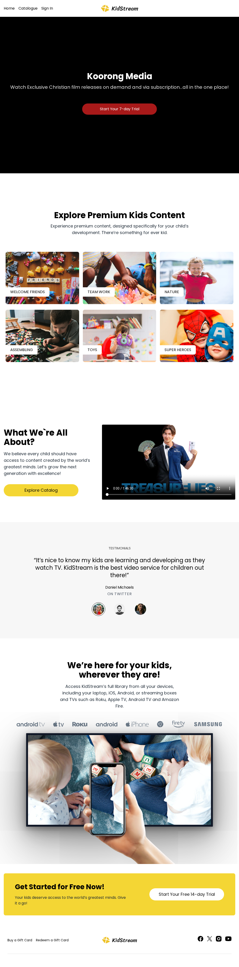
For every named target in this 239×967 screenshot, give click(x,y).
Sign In (47, 8)
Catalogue (28, 8)
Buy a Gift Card (19, 940)
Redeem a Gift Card (52, 940)
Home (9, 8)
